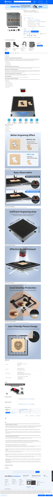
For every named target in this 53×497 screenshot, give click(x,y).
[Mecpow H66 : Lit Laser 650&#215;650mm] (9, 30)
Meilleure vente (15, 3)
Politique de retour (21, 481)
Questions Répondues (36, 12)
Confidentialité (20, 482)
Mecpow (32, 12)
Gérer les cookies (4, 495)
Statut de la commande (7, 484)
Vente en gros (13, 482)
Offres (22, 3)
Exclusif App (28, 3)
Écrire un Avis (7, 412)
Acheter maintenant (34, 31)
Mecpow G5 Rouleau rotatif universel (16, 49)
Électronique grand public (10, 9)
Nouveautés (10, 3)
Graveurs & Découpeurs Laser (17, 9)
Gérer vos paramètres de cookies (21, 484)
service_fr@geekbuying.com (41, 482)
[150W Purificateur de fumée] (24, 44)
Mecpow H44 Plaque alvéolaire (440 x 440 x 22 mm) (32, 49)
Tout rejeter (49, 495)
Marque (19, 3)
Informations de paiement (14, 481)
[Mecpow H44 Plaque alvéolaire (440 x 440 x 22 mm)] (32, 44)
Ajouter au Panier (27, 31)
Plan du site (6, 485)
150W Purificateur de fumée (23, 49)
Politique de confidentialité (41, 493)
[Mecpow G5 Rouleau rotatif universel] (16, 44)
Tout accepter (41, 495)
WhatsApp (39, 481)
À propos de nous (6, 481)
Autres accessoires (23, 9)
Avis (26, 12)
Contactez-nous (6, 482)
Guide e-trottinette (33, 3)
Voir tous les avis (13, 412)
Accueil (6, 9)
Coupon (25, 3)
